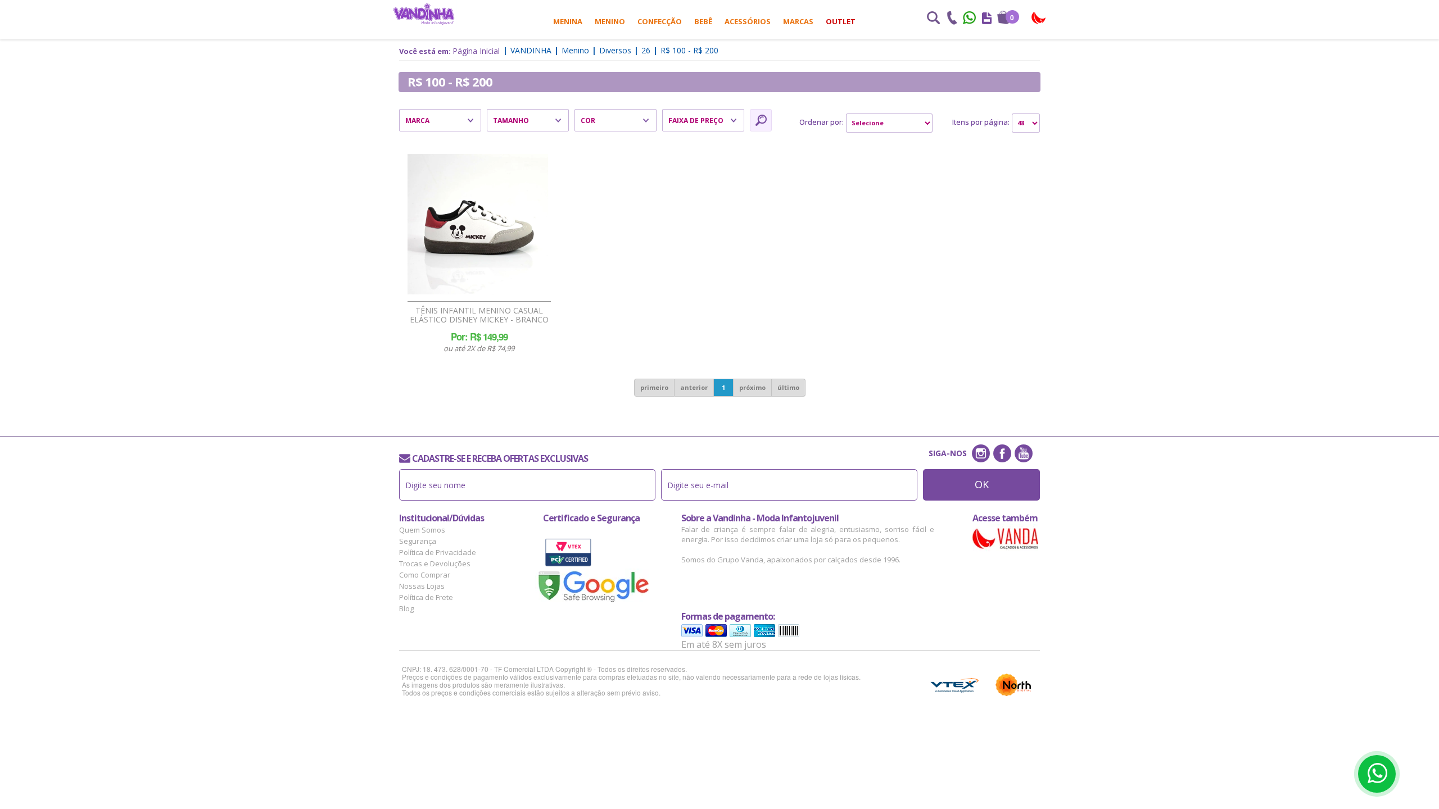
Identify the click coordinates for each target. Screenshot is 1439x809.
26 (645, 50)
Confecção (659, 21)
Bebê (703, 21)
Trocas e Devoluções (434, 563)
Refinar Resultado (761, 120)
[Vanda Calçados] (1039, 18)
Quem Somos (422, 530)
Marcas (798, 21)
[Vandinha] (424, 14)
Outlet (841, 21)
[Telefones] (951, 19)
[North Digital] (1013, 685)
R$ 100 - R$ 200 (689, 50)
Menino (610, 21)
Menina (567, 21)
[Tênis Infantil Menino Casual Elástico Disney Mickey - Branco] (478, 224)
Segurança (417, 541)
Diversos (615, 50)
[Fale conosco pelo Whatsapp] (970, 19)
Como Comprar (424, 575)
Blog (406, 608)
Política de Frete (426, 597)
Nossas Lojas (422, 586)
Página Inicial (476, 51)
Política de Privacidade (437, 552)
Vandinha (530, 50)
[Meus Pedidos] (986, 19)
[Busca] (933, 19)
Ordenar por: (821, 122)
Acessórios (748, 21)
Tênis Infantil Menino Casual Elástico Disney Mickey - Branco (479, 315)
